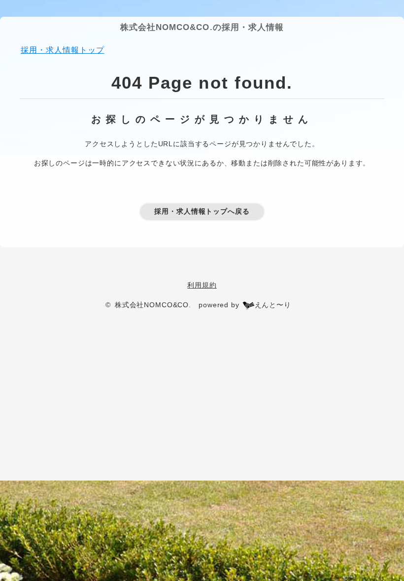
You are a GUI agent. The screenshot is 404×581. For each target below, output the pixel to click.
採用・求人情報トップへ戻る (202, 211)
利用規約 (201, 285)
